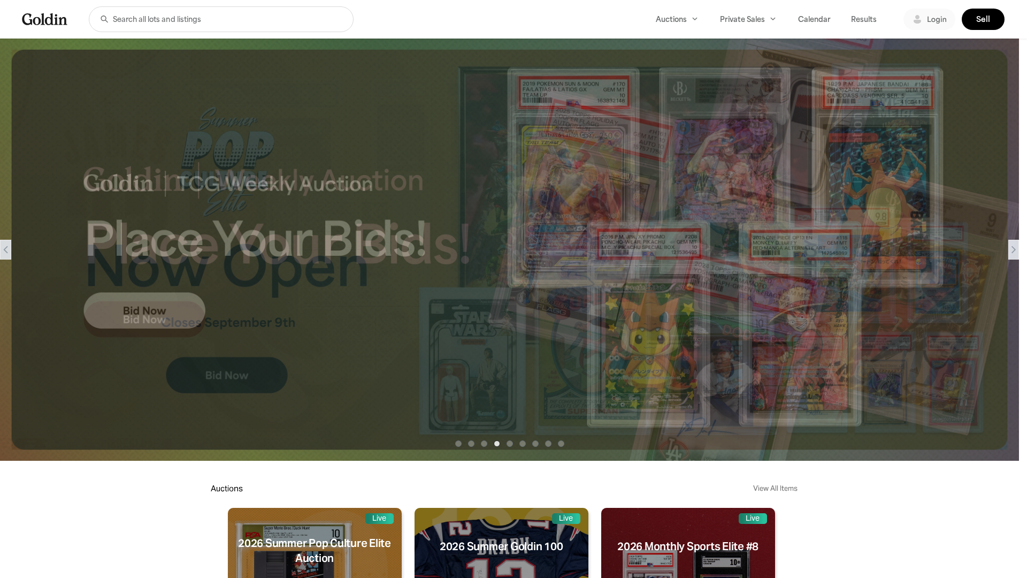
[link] (45, 19)
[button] (104, 19)
